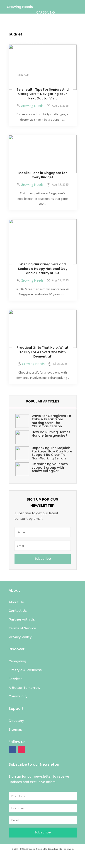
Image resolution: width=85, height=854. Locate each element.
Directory (47, 58)
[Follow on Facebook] (12, 749)
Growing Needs (20, 8)
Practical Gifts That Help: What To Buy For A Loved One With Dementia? (42, 352)
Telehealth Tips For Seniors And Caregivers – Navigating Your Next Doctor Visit (43, 94)
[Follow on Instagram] (21, 749)
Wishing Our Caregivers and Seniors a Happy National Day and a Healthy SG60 (42, 268)
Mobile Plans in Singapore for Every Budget (42, 175)
